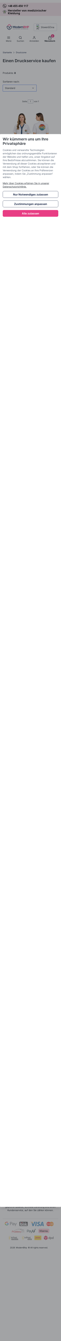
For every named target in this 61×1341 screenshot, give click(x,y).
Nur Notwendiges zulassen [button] (30, 194)
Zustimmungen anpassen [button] (30, 204)
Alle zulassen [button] (30, 213)
